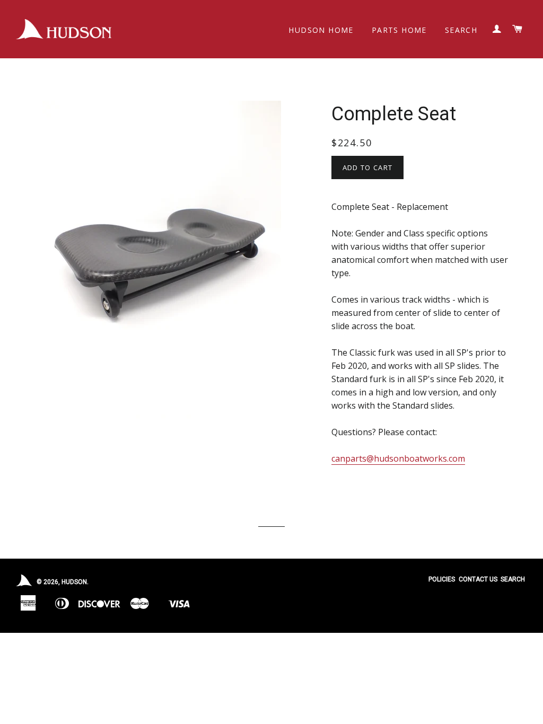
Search (461, 30)
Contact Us (478, 579)
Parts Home (399, 30)
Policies (441, 579)
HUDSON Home (320, 30)
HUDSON (74, 582)
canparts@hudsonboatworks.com (398, 458)
